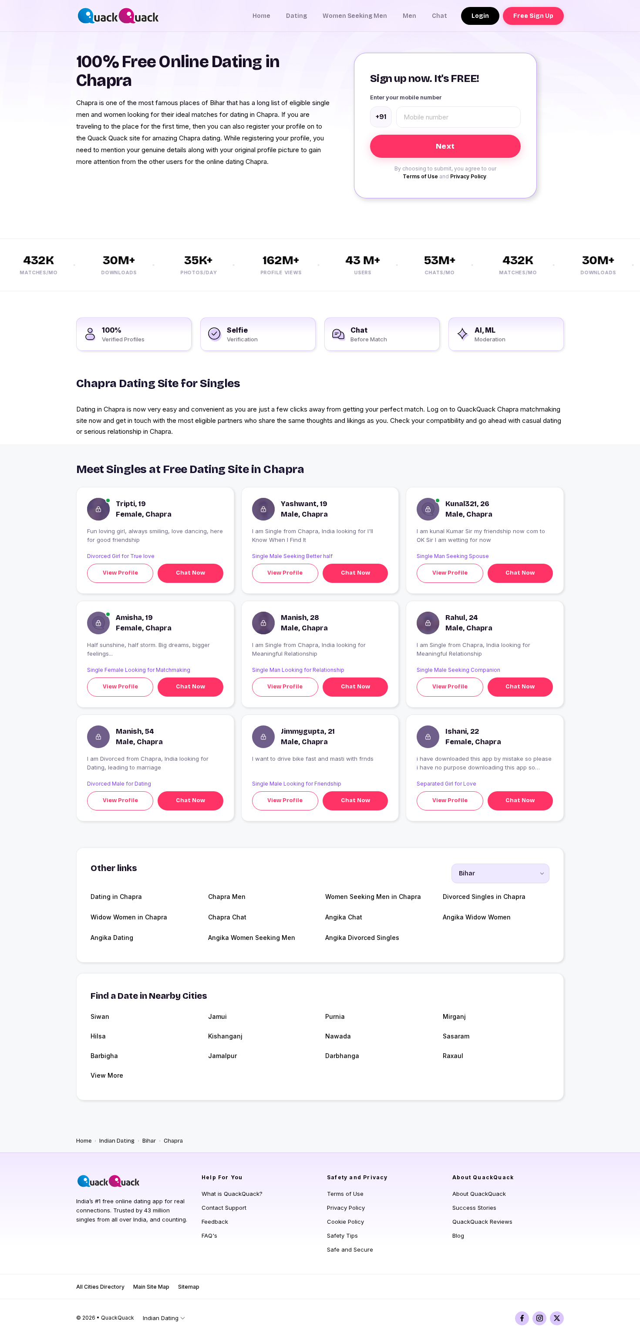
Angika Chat (343, 917)
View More (107, 1075)
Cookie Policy (345, 1221)
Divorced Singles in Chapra (484, 896)
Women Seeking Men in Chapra (373, 896)
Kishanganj (225, 1036)
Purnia (335, 1016)
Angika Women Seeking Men (251, 937)
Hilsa (98, 1036)
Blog (458, 1235)
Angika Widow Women (477, 917)
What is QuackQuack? (232, 1193)
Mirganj (454, 1016)
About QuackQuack (479, 1193)
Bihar (149, 1140)
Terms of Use (420, 176)
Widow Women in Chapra (129, 917)
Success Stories (474, 1207)
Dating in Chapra (116, 896)
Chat (439, 16)
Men (409, 16)
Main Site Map (151, 1286)
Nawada (338, 1036)
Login (480, 16)
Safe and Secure (350, 1249)
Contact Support (224, 1207)
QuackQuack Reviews (482, 1221)
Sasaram (456, 1036)
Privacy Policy (468, 176)
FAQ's (209, 1235)
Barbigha (104, 1055)
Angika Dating (112, 937)
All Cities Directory (100, 1286)
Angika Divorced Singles (362, 937)
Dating (296, 16)
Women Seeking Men (355, 16)
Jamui (217, 1016)
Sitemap (188, 1286)
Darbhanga (342, 1055)
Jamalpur (222, 1055)
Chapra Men (227, 896)
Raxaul (453, 1055)
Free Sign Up (533, 16)
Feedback (215, 1221)
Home (261, 16)
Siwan (100, 1016)
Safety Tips (342, 1235)
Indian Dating (117, 1140)
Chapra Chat (227, 917)
